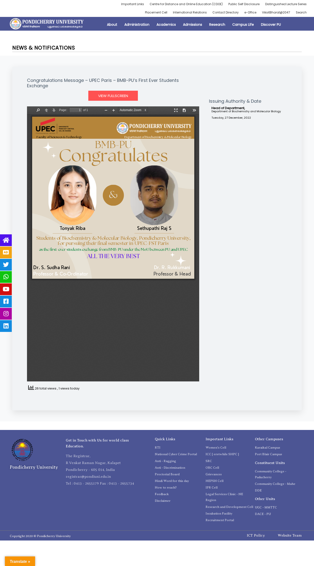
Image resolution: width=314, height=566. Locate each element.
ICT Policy (256, 535)
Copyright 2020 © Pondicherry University (40, 536)
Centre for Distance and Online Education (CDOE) (186, 4)
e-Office (250, 12)
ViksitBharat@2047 (276, 12)
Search (301, 12)
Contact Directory (225, 12)
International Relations (190, 12)
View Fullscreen (113, 95)
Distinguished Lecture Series (286, 4)
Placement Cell (156, 12)
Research (217, 24)
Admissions (192, 24)
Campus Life (243, 24)
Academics (166, 24)
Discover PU (271, 24)
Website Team (290, 535)
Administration (136, 24)
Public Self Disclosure (244, 4)
